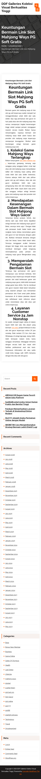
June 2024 (9, 568)
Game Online (10, 656)
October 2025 (10, 500)
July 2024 (8, 563)
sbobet (8, 683)
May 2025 (9, 523)
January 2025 (10, 541)
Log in (7, 745)
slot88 (7, 710)
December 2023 (11, 595)
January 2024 (10, 590)
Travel (7, 724)
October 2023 (10, 604)
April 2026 (9, 473)
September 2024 (11, 554)
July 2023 (8, 617)
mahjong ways (10, 679)
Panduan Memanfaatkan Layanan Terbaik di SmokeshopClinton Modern (20, 411)
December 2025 (11, 491)
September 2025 (11, 505)
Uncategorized (15, 46)
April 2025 (9, 527)
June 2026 (9, 464)
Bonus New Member (12, 647)
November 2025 (11, 495)
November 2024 (11, 545)
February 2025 (10, 536)
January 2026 (10, 486)
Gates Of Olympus (12, 661)
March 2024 (9, 581)
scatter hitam (10, 688)
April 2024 (9, 577)
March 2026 (9, 477)
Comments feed (11, 754)
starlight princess (11, 715)
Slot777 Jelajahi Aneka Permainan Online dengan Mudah (20, 419)
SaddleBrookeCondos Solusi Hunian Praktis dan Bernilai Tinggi (21, 403)
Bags (7, 643)
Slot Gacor (9, 697)
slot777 (8, 706)
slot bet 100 (9, 692)
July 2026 (8, 459)
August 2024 (10, 559)
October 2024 (10, 550)
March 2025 (9, 532)
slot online (15, 328)
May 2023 (9, 627)
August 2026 (10, 455)
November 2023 (11, 599)
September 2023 (11, 608)
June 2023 (9, 622)
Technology (9, 719)
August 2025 (10, 509)
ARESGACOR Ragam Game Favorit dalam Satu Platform (20, 396)
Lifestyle (8, 674)
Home (4, 46)
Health (7, 665)
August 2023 (10, 613)
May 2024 (9, 572)
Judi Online (9, 670)
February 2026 (10, 482)
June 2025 (9, 518)
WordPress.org (10, 758)
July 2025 (8, 514)
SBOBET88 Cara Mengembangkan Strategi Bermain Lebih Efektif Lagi (21, 426)
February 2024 (10, 586)
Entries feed (9, 749)
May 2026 (9, 468)
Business (8, 652)
